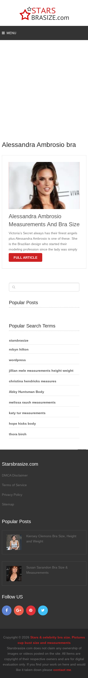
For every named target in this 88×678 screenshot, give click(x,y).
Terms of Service (14, 485)
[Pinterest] (31, 610)
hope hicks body (22, 423)
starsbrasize (18, 340)
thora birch (18, 434)
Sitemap (8, 504)
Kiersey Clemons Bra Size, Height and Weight (51, 538)
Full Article (25, 257)
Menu (11, 33)
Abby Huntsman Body (26, 392)
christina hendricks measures (32, 381)
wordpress (17, 360)
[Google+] (19, 610)
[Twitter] (43, 610)
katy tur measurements (27, 413)
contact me (62, 670)
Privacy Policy (12, 494)
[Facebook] (7, 610)
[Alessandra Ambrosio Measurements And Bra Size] (44, 185)
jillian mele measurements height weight (41, 370)
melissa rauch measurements (32, 402)
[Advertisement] (44, 93)
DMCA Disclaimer (15, 475)
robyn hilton (19, 349)
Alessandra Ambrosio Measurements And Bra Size (44, 220)
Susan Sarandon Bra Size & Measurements (47, 569)
